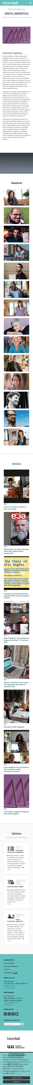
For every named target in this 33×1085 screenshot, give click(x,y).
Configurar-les (16, 1081)
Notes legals (8, 972)
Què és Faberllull (9, 963)
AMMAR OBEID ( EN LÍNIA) (16, 237)
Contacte (7, 969)
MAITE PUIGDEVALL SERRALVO (16, 202)
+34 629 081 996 (9, 988)
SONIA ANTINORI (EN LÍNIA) (16, 331)
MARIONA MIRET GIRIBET (16, 440)
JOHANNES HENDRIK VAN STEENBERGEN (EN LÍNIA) (16, 367)
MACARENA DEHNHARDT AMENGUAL (16, 313)
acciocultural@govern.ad (11, 1002)
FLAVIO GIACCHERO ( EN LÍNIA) (16, 405)
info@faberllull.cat (9, 986)
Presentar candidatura (11, 966)
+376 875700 (8, 1005)
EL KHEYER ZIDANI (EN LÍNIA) (16, 276)
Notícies (16, 463)
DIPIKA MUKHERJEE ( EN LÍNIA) (16, 257)
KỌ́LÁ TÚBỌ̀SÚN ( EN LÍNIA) (16, 294)
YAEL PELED (16, 385)
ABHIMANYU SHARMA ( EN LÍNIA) (16, 220)
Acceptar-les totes (16, 1078)
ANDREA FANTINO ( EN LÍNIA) (16, 423)
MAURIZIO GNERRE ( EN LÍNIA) (16, 349)
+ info (8, 869)
